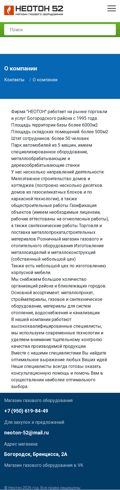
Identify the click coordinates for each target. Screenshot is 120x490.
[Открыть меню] (111, 8)
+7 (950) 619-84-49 (26, 411)
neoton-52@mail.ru (26, 433)
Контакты (14, 79)
